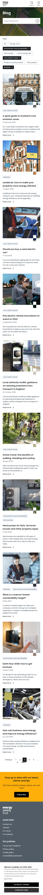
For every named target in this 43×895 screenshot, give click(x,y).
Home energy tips (24, 53)
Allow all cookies (21, 885)
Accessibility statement (12, 856)
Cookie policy (8, 852)
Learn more (8, 879)
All (5, 44)
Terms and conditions (11, 846)
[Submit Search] (37, 21)
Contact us (7, 824)
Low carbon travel (11, 58)
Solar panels (32, 63)
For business (8, 834)
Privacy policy (8, 849)
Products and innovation (13, 63)
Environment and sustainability (15, 48)
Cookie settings (21, 890)
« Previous (8, 760)
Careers (6, 827)
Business (7, 67)
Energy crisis (15, 44)
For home (7, 831)
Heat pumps (8, 53)
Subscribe (21, 794)
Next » (24, 762)
